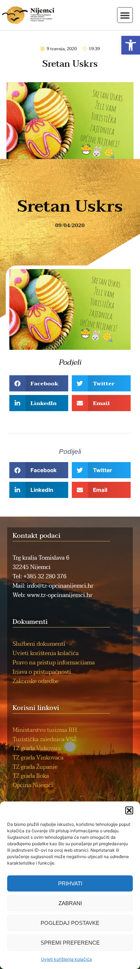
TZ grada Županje (35, 767)
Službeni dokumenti (39, 644)
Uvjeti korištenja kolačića (66, 959)
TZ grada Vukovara (37, 748)
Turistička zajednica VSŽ (44, 739)
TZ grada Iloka (31, 776)
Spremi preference (70, 943)
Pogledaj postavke (70, 923)
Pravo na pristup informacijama (54, 663)
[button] (130, 45)
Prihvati (70, 883)
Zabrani (70, 903)
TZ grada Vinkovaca (38, 758)
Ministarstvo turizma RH (45, 730)
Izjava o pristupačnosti (42, 672)
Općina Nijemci (33, 785)
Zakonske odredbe (36, 681)
